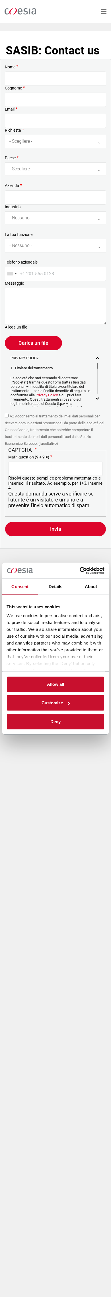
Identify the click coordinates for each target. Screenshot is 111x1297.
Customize (52, 702)
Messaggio (14, 283)
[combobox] (11, 274)
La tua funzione (18, 234)
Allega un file (16, 327)
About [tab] (91, 586)
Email (10, 109)
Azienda (12, 185)
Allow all (55, 684)
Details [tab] (56, 586)
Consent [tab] (19, 586)
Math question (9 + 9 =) (28, 457)
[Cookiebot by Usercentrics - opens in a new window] (79, 570)
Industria (13, 207)
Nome (10, 67)
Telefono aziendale (21, 262)
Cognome (13, 88)
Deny (55, 721)
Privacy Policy (47, 395)
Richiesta (13, 130)
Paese (10, 158)
